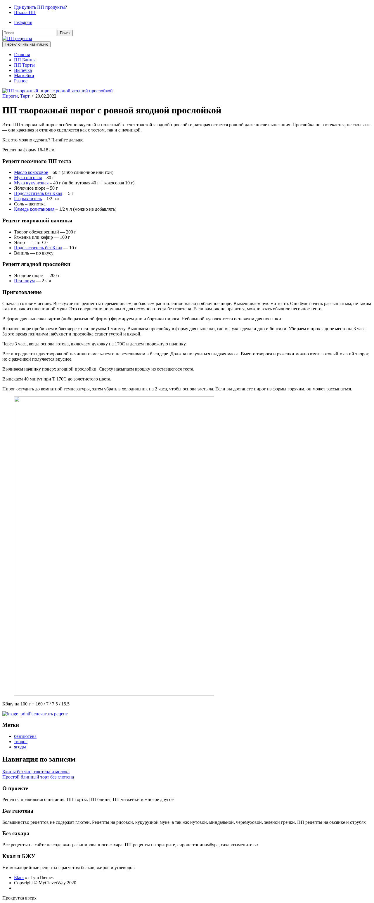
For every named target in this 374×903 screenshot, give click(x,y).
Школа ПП (25, 12)
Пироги (10, 96)
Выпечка (23, 70)
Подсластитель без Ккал (38, 193)
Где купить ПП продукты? (40, 7)
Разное (20, 80)
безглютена (25, 736)
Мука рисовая (28, 177)
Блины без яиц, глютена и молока (36, 771)
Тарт (25, 96)
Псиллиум (24, 280)
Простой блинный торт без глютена (38, 776)
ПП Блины (25, 59)
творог (20, 741)
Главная (22, 54)
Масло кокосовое (31, 172)
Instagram (23, 22)
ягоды (20, 746)
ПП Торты (24, 65)
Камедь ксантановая (34, 209)
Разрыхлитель (28, 198)
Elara (19, 877)
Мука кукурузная (31, 182)
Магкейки (24, 75)
